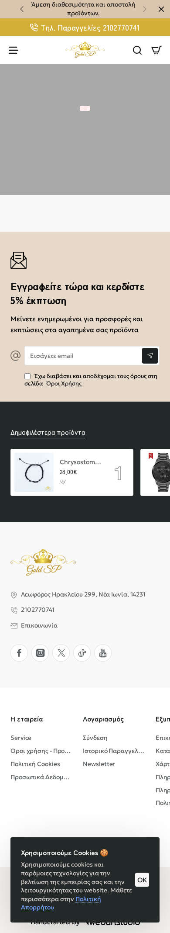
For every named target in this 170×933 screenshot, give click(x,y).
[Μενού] (13, 50)
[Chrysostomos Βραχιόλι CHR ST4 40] (34, 472)
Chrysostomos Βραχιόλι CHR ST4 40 (81, 462)
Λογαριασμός (103, 718)
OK (142, 880)
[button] (21, 8)
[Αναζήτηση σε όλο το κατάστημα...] (137, 50)
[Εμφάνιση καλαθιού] (156, 50)
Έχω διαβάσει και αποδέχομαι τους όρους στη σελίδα (90, 380)
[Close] (161, 9)
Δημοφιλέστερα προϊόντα (47, 432)
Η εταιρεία (26, 718)
